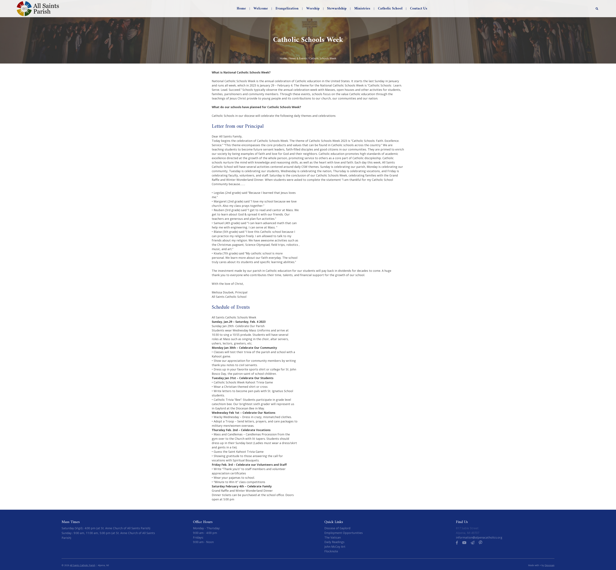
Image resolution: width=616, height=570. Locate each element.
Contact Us (418, 8)
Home (241, 8)
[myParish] (480, 542)
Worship (313, 8)
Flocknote (331, 551)
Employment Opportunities (343, 533)
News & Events (298, 58)
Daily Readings (334, 542)
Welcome (260, 8)
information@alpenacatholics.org (479, 537)
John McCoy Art (334, 547)
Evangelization (287, 8)
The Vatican (332, 537)
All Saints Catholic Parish (82, 565)
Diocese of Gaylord (337, 528)
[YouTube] (464, 542)
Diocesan (549, 565)
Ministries (362, 8)
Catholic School (390, 8)
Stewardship (336, 8)
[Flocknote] (472, 542)
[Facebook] (457, 542)
